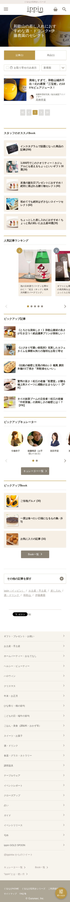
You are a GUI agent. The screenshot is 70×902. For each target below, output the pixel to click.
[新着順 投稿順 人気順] (53, 67)
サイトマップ (10, 894)
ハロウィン (10, 676)
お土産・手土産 (12, 646)
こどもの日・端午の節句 (17, 716)
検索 (64, 9)
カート (55, 9)
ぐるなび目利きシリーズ (33, 888)
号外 (6, 835)
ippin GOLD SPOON (14, 845)
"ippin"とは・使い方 (14, 874)
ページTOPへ (35, 604)
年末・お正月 (11, 696)
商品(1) (51, 55)
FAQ (22, 894)
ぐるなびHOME (11, 888)
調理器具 (8, 765)
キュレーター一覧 (13, 867)
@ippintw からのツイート (18, 854)
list (29, 614)
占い (6, 805)
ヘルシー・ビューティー (17, 666)
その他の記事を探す (19, 578)
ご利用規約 (53, 888)
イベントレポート (13, 785)
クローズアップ (12, 795)
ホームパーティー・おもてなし (20, 656)
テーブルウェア (12, 775)
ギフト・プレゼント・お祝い (19, 636)
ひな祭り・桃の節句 (14, 705)
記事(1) (19, 55)
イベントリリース (13, 825)
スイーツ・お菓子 (13, 735)
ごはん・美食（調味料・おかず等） (22, 725)
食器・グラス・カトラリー (18, 755)
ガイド (7, 815)
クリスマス (10, 686)
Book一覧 (40, 867)
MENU (6, 9)
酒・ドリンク (11, 745)
